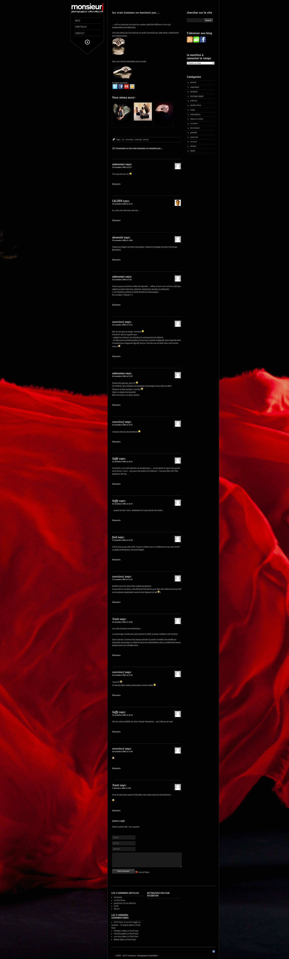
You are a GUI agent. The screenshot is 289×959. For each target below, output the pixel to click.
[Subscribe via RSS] (190, 41)
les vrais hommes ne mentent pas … (135, 12)
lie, (123, 139)
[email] (126, 86)
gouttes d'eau (195, 105)
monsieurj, (138, 139)
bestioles (194, 92)
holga (192, 110)
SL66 (116, 906)
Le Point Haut (119, 900)
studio (192, 151)
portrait (145, 139)
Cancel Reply (143, 872)
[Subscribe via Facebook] (203, 41)
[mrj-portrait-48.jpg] (121, 78)
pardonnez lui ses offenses (125, 903)
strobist (193, 146)
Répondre (116, 184)
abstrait (193, 82)
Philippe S (118, 931)
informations (195, 114)
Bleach (117, 909)
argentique (194, 87)
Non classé (194, 128)
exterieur (193, 101)
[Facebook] (120, 86)
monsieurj (118, 322)
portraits (193, 132)
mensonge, (129, 139)
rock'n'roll (194, 137)
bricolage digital (196, 96)
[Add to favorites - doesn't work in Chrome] (132, 86)
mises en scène (196, 119)
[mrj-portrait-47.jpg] (118, 56)
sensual (193, 142)
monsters (194, 123)
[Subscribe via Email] (196, 41)
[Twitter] (115, 86)
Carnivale (118, 897)
